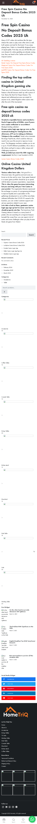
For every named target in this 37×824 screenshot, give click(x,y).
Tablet (5, 283)
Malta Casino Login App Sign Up (13, 251)
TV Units (3, 736)
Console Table (5, 743)
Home (3, 725)
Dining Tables (5, 733)
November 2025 (8, 270)
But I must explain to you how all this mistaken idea (21, 656)
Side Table (4, 741)
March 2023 (7, 273)
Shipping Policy (5, 764)
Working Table (5, 738)
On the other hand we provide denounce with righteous (19, 610)
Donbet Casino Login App (11, 248)
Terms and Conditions (7, 758)
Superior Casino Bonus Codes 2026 (14, 243)
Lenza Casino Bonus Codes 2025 (12, 159)
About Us (4, 728)
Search (3, 231)
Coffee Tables (5, 751)
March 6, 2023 (13, 614)
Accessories (4, 730)
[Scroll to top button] (34, 815)
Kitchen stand (5, 749)
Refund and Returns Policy (8, 761)
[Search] (4, 292)
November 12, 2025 (7, 18)
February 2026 (8, 267)
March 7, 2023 (13, 630)
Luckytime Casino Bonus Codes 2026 (14, 245)
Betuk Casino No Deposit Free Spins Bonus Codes (18, 63)
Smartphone (7, 280)
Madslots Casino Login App (11, 254)
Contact (3, 766)
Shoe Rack (4, 746)
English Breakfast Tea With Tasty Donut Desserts (22, 642)
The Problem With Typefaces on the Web (21, 627)
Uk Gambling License (8, 61)
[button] (34, 3)
